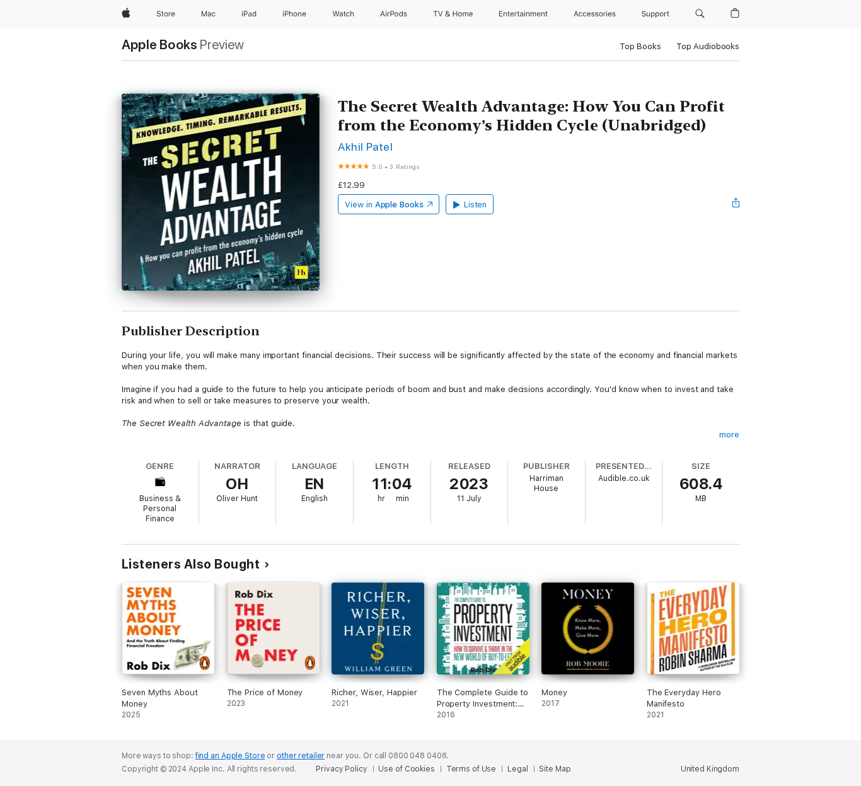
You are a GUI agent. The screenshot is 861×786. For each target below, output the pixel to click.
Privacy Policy (341, 769)
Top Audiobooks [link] (707, 46)
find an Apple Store (230, 755)
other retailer (301, 755)
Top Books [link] (640, 46)
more (729, 434)
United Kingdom (710, 769)
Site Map (554, 769)
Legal (517, 769)
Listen (475, 204)
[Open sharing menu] (736, 204)
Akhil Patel (365, 146)
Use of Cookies (406, 769)
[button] (700, 14)
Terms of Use (471, 769)
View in (384, 204)
